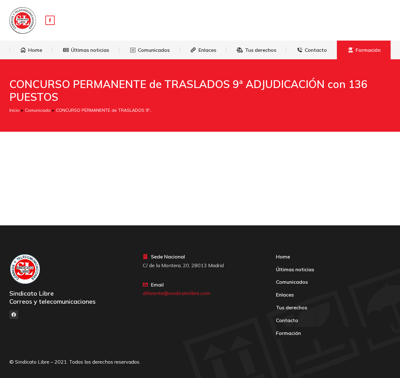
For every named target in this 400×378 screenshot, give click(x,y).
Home (283, 256)
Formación (288, 333)
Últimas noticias (295, 269)
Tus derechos (291, 307)
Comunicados (292, 282)
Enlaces (285, 295)
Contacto (287, 320)
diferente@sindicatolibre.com (176, 293)
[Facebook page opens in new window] (50, 20)
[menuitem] (31, 50)
